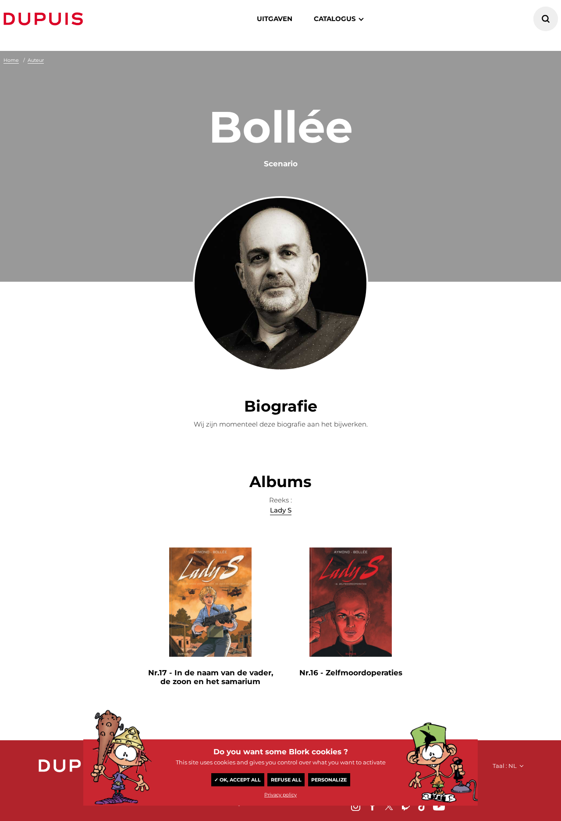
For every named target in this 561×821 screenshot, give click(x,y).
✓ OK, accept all (237, 780)
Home (11, 60)
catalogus (335, 18)
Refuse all (286, 780)
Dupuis (45, 18)
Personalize (329, 780)
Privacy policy (280, 795)
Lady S (280, 510)
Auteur (36, 60)
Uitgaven (274, 18)
